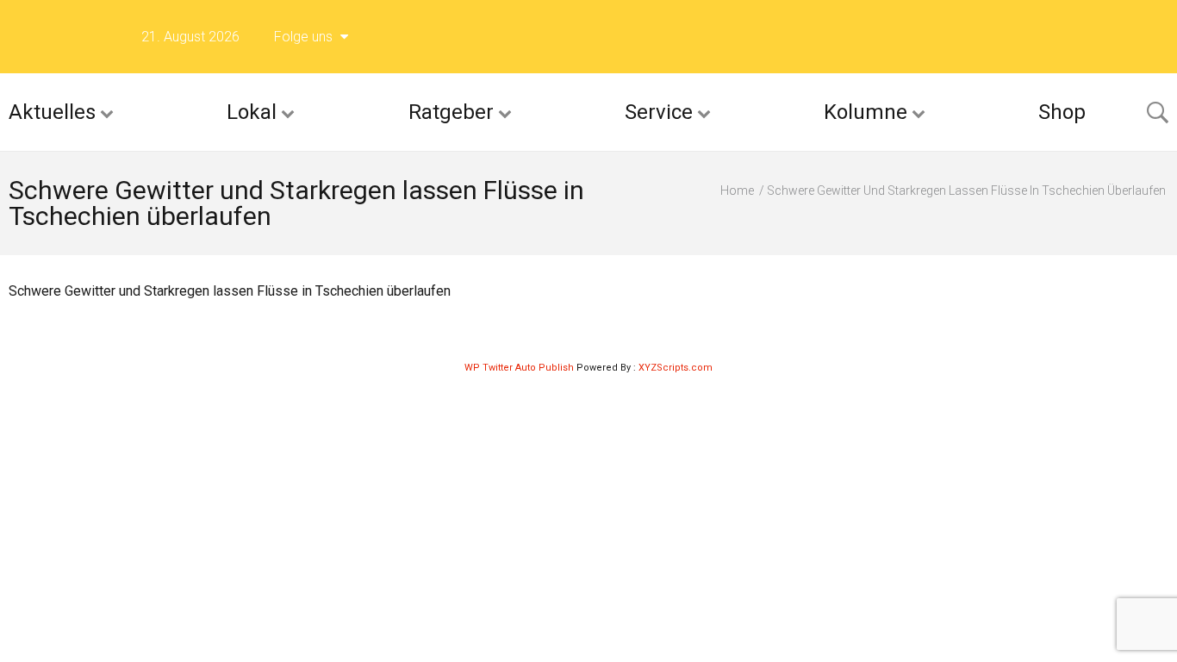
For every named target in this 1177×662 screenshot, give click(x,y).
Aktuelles (52, 112)
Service (659, 112)
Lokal (252, 112)
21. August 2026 (190, 36)
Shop (1062, 112)
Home (737, 190)
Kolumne (865, 112)
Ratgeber (451, 112)
